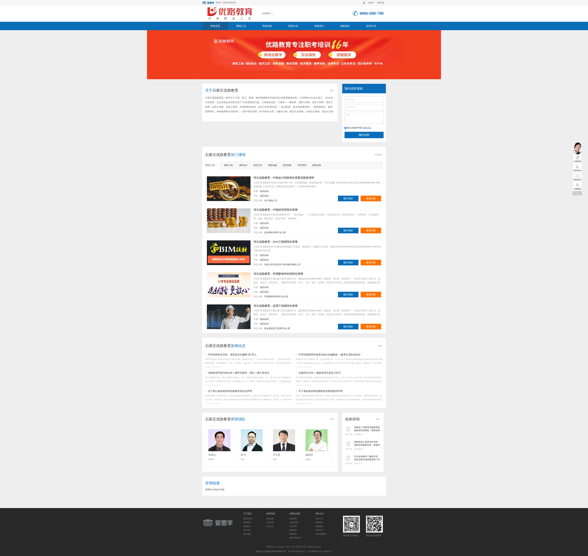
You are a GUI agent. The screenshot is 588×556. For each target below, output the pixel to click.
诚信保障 (293, 519)
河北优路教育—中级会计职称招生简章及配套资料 (284, 177)
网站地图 (247, 534)
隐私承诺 (293, 534)
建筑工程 (228, 165)
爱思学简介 (248, 519)
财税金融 (272, 165)
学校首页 (215, 26)
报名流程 (270, 519)
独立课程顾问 (320, 534)
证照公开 (319, 530)
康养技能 (316, 165)
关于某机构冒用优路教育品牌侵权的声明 (321, 391)
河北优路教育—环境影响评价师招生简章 (278, 273)
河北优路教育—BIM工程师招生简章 (276, 241)
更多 (332, 90)
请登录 (371, 3)
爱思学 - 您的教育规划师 (226, 3)
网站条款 (247, 522)
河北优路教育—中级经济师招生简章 (276, 209)
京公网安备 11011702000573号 (320, 551)
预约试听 (348, 198)
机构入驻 (319, 519)
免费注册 (380, 3)
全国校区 (266, 13)
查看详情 (371, 198)
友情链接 (319, 526)
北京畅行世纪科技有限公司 (275, 551)
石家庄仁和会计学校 (214, 489)
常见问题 (270, 522)
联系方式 (371, 26)
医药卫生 (258, 165)
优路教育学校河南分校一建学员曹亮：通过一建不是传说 (238, 373)
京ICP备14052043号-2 (296, 551)
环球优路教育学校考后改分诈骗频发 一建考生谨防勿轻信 (329, 354)
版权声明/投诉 (295, 538)
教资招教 (287, 165)
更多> (378, 419)
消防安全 (243, 165)
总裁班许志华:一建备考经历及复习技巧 (320, 373)
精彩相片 (345, 26)
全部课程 (378, 155)
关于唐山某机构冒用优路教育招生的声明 (230, 391)
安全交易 (293, 526)
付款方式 (270, 526)
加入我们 (247, 530)
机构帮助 (319, 522)
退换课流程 (294, 522)
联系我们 (247, 526)
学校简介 (319, 26)
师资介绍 (293, 26)
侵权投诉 (293, 530)
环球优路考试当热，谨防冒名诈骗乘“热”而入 (232, 354)
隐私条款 (367, 128)
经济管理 (302, 165)
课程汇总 (241, 26)
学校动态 (267, 26)
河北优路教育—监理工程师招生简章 (276, 305)
